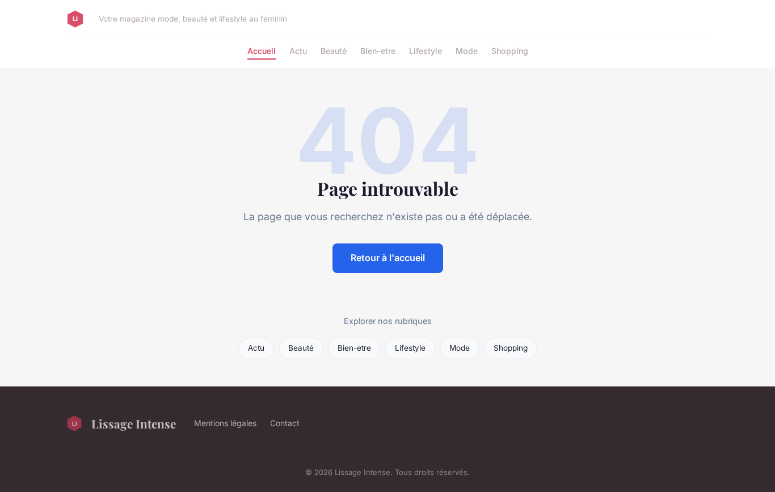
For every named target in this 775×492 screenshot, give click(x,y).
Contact (285, 423)
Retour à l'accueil (388, 257)
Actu (298, 51)
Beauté (334, 51)
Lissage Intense (133, 423)
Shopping (509, 51)
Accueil (261, 51)
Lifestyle (425, 51)
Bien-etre (377, 51)
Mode (467, 51)
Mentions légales (225, 423)
